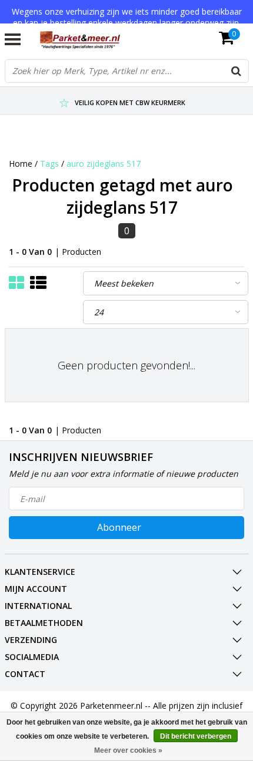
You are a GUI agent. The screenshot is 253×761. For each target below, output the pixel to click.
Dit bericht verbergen (195, 736)
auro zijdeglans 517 (103, 163)
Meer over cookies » (128, 750)
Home (20, 163)
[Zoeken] (236, 71)
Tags (49, 163)
